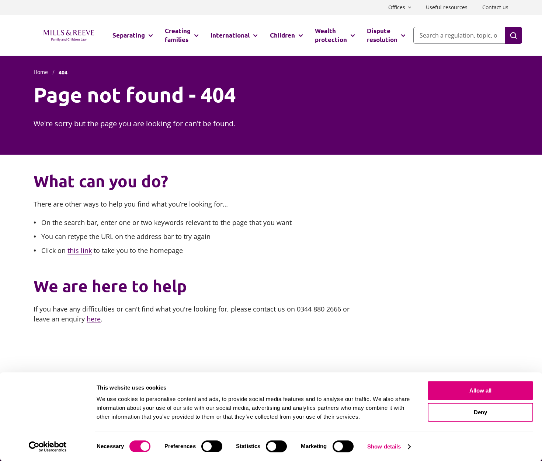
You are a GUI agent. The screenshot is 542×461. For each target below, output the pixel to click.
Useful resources (447, 7)
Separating (128, 35)
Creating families (178, 35)
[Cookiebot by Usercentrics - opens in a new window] (47, 446)
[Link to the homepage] (69, 35)
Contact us (495, 7)
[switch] (211, 446)
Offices (396, 7)
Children (282, 35)
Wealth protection (331, 35)
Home (41, 71)
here (94, 318)
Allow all (480, 390)
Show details (384, 446)
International (230, 35)
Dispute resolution (382, 35)
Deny (480, 412)
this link (79, 250)
